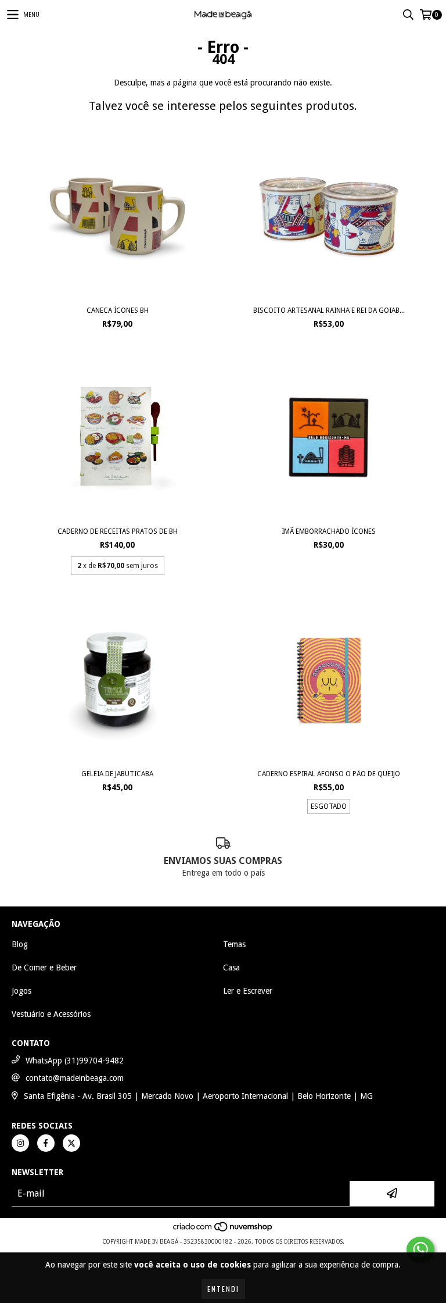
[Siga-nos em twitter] (71, 1143)
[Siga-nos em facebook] (46, 1143)
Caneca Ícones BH (118, 310)
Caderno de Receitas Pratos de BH (117, 531)
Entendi (223, 1289)
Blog (20, 944)
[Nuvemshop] (223, 1230)
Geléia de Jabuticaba (117, 774)
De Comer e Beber (44, 967)
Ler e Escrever (247, 990)
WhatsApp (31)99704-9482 (75, 1060)
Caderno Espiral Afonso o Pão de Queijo (328, 774)
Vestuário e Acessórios (51, 1014)
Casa (231, 967)
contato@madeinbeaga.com (75, 1078)
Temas (234, 944)
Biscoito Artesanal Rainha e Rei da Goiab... (329, 310)
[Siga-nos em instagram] (20, 1143)
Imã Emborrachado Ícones (329, 531)
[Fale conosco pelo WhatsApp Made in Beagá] (420, 1249)
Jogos (21, 990)
